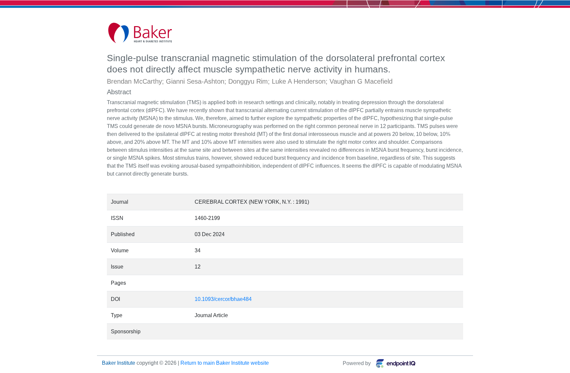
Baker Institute (118, 363)
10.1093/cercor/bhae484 (223, 299)
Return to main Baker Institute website (224, 363)
